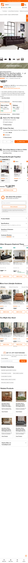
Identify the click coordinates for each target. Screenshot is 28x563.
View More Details (5, 97)
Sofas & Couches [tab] (13, 287)
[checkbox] (4, 122)
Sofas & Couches (24, 11)
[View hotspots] (22, 59)
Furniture (5, 11)
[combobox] (12, 4)
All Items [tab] (3, 287)
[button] (14, 218)
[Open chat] (27, 18)
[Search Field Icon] (22, 4)
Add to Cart (22, 141)
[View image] (1, 59)
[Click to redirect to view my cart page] (25, 4)
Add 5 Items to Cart (8, 190)
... (0, 11)
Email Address (4, 358)
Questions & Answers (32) (15, 78)
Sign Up (23, 361)
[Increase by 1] (12, 141)
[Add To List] (23, 73)
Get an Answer (14, 206)
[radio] (4, 132)
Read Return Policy (7, 153)
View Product (5, 411)
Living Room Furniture (13, 11)
